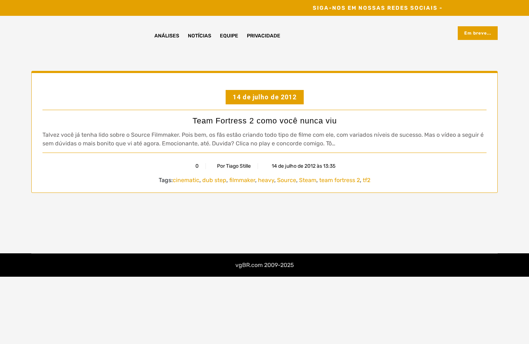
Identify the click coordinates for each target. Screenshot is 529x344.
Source (286, 180)
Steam (307, 180)
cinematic (186, 180)
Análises (166, 36)
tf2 (366, 180)
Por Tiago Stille (234, 166)
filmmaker (242, 180)
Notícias (199, 36)
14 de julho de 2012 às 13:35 (303, 166)
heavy (266, 180)
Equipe (229, 36)
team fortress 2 (339, 180)
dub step (214, 180)
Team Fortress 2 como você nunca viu (265, 120)
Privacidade (263, 36)
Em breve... (477, 33)
